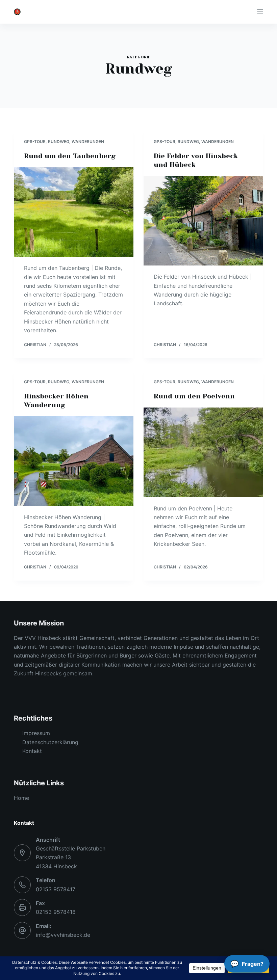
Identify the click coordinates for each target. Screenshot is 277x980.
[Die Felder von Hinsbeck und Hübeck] (203, 221)
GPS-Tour (35, 141)
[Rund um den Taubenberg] (73, 212)
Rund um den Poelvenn (194, 396)
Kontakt (32, 751)
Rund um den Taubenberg (70, 156)
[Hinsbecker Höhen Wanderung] (73, 461)
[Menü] (260, 12)
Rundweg (58, 141)
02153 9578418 (56, 911)
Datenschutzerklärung (50, 742)
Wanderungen (88, 141)
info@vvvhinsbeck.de (63, 934)
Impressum (36, 733)
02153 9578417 (55, 889)
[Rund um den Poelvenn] (203, 452)
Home (21, 797)
